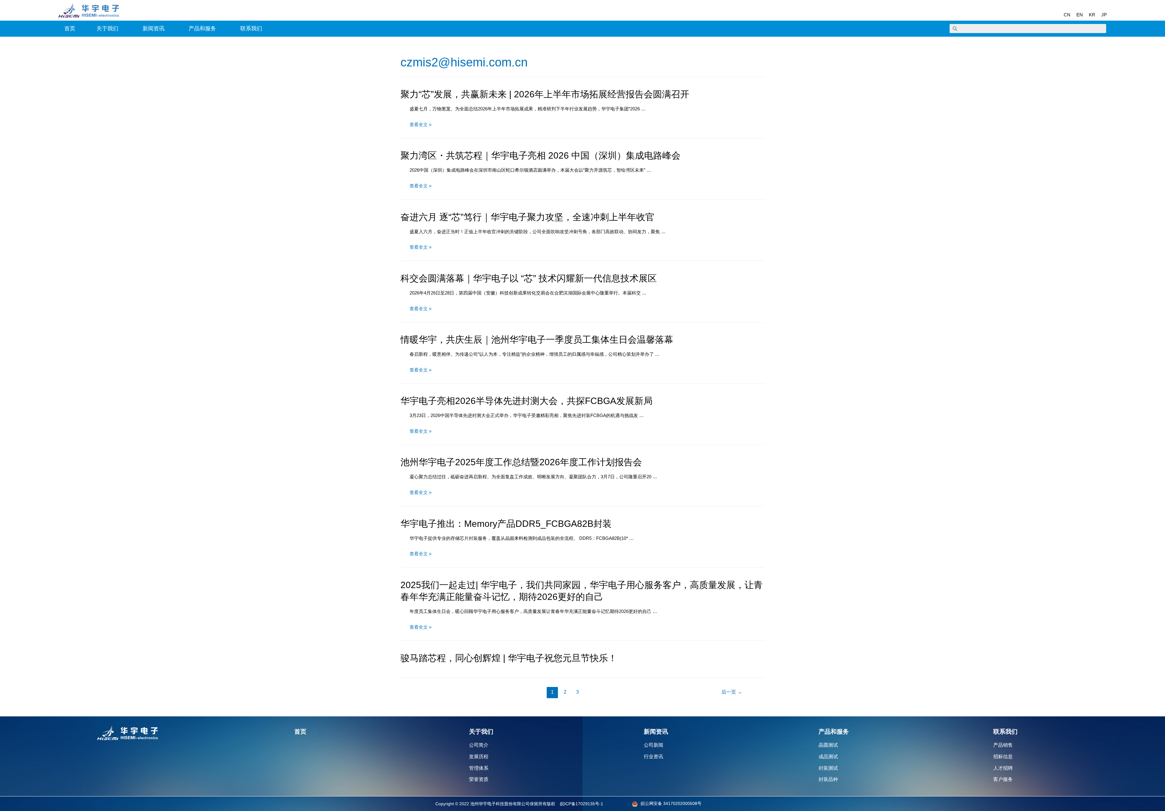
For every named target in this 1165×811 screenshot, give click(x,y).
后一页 (731, 692)
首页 (69, 28)
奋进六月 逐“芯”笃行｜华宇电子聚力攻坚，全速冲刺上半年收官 (527, 217)
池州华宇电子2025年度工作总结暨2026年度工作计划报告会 (521, 462)
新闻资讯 (153, 28)
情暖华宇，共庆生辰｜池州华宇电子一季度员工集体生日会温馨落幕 (536, 340)
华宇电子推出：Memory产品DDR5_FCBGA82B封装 (506, 524)
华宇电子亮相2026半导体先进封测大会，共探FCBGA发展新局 (526, 401)
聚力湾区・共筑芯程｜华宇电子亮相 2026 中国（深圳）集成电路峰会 (540, 155)
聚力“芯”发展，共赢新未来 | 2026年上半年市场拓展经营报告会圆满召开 (544, 94)
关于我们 (107, 28)
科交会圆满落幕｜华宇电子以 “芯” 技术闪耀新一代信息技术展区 (528, 278)
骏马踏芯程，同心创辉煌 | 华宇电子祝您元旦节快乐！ (508, 658)
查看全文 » (420, 124)
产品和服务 (202, 28)
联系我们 (251, 28)
